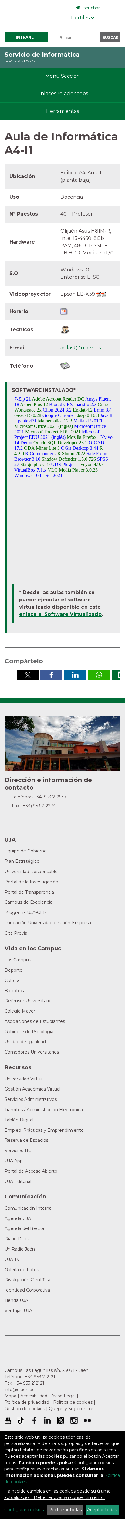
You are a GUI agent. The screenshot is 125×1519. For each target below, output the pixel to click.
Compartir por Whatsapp (99, 675)
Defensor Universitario (28, 1000)
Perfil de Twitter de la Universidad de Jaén (60, 1420)
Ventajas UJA (18, 1310)
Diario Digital (18, 1239)
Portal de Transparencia (29, 892)
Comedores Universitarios (32, 1052)
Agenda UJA (18, 1218)
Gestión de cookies (25, 1408)
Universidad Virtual (24, 1079)
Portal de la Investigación (31, 882)
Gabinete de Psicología (29, 1031)
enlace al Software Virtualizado (60, 614)
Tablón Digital (19, 1120)
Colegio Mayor (20, 1011)
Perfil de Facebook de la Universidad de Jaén (34, 1420)
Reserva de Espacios (26, 1140)
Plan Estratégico (22, 861)
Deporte (13, 970)
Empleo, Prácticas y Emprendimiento (44, 1130)
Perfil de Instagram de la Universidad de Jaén (74, 1420)
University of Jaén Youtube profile (8, 1420)
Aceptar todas (102, 1509)
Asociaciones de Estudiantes (35, 1021)
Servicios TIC (18, 1150)
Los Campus (18, 960)
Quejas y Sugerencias (71, 1408)
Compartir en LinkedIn (75, 675)
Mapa (10, 1396)
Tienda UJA (16, 1300)
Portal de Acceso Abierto (31, 1171)
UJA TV (12, 1259)
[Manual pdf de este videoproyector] (98, 294)
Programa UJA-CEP (25, 912)
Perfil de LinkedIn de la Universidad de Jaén (47, 1420)
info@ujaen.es (19, 1389)
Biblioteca (15, 990)
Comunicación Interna (28, 1208)
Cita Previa (16, 933)
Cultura (12, 980)
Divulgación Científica (27, 1279)
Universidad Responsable (31, 871)
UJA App (14, 1161)
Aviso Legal (63, 1396)
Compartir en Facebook (51, 675)
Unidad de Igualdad (25, 1041)
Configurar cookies (24, 1509)
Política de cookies (73, 1402)
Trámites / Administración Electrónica (44, 1109)
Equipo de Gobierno (26, 851)
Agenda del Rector (25, 1228)
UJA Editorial (18, 1181)
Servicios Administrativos (31, 1099)
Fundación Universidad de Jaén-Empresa (48, 923)
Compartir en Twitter (28, 675)
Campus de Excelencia (28, 902)
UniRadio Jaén (20, 1249)
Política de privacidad (27, 1402)
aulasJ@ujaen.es (80, 348)
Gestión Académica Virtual (32, 1089)
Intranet (26, 37)
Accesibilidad (33, 1396)
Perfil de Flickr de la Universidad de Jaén (87, 1420)
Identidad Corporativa (27, 1290)
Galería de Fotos (22, 1269)
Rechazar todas (65, 1509)
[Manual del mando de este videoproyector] (103, 294)
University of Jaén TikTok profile (20, 1420)
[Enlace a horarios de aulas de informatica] (64, 311)
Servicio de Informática (42, 54)
